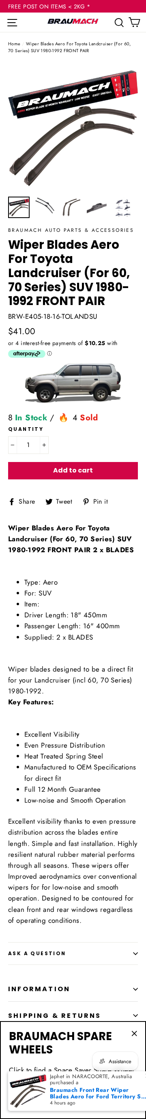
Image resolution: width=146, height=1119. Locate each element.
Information (39, 989)
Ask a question (37, 953)
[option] (73, 127)
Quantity (25, 429)
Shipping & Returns (54, 1015)
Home (14, 43)
